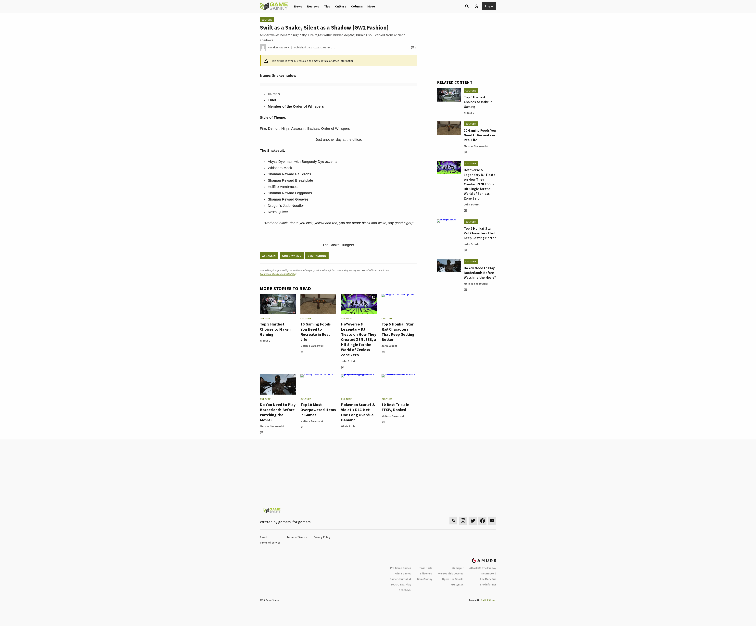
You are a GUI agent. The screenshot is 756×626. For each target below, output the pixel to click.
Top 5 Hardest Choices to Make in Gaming (276, 329)
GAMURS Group (488, 600)
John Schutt (349, 361)
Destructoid (488, 573)
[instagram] (463, 521)
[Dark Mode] (476, 6)
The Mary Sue (488, 579)
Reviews (313, 6)
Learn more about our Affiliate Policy (278, 273)
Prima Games (403, 573)
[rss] (453, 521)
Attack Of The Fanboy (482, 568)
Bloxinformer (488, 584)
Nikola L (265, 340)
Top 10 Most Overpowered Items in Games (318, 409)
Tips (327, 6)
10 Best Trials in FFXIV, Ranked (395, 407)
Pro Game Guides (400, 568)
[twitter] (473, 521)
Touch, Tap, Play (401, 584)
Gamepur (457, 568)
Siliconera (426, 573)
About (263, 537)
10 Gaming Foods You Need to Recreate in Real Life (315, 332)
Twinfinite (425, 568)
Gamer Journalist (400, 579)
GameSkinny (424, 579)
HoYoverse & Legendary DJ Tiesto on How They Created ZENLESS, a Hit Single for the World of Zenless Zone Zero (358, 339)
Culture (340, 6)
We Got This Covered (450, 573)
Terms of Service (297, 537)
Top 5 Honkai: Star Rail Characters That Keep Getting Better (398, 332)
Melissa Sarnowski (312, 346)
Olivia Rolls (348, 426)
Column (357, 6)
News (298, 6)
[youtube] (492, 521)
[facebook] (482, 521)
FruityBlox (457, 584)
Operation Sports (452, 579)
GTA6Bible (405, 590)
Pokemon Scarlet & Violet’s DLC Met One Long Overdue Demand (358, 412)
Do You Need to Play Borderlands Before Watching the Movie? (278, 412)
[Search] (467, 6)
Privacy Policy (322, 537)
